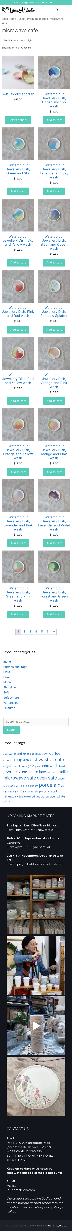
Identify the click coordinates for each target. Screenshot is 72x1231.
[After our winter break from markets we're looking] (36, 965)
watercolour (48, 796)
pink (18, 786)
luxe (42, 771)
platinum (33, 785)
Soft (6, 692)
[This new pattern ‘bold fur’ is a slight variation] (36, 1025)
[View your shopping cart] (57, 10)
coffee (54, 753)
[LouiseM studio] (18, 10)
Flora (6, 672)
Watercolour (11, 702)
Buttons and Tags (15, 667)
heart (62, 766)
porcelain (49, 785)
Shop (21, 18)
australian (8, 754)
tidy (38, 796)
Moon (7, 682)
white (61, 796)
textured (29, 796)
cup (19, 759)
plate (24, 785)
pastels (9, 785)
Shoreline (9, 687)
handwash (49, 765)
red (62, 786)
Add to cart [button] (54, 120)
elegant (8, 766)
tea (21, 796)
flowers (22, 766)
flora (15, 766)
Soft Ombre (11, 697)
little (24, 772)
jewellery (12, 771)
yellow (6, 801)
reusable (9, 791)
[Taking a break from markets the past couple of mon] (36, 904)
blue (38, 753)
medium (50, 772)
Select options (18, 120)
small (47, 791)
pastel (61, 778)
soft (54, 791)
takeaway (10, 796)
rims (20, 791)
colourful (9, 760)
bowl (45, 753)
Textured (9, 708)
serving (29, 791)
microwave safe (19, 777)
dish (26, 760)
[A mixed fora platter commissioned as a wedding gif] (36, 1086)
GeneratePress (57, 1225)
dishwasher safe (47, 759)
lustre (33, 772)
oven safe (47, 777)
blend (18, 753)
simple (39, 791)
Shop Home (9, 18)
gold (31, 766)
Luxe (6, 677)
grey (37, 766)
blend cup (28, 753)
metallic (61, 772)
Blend (7, 661)
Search (11, 729)
